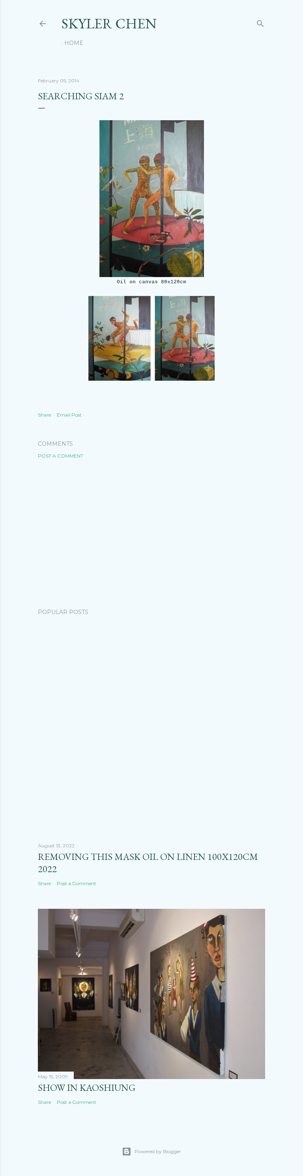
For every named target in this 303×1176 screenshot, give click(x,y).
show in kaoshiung (86, 1087)
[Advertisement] (151, 533)
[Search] (260, 22)
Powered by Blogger (158, 1151)
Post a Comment (60, 456)
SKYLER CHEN (109, 23)
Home (73, 43)
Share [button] (44, 415)
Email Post (69, 415)
